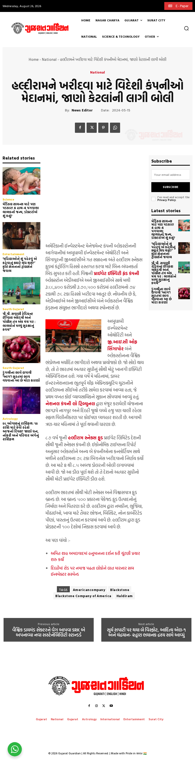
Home (34, 59)
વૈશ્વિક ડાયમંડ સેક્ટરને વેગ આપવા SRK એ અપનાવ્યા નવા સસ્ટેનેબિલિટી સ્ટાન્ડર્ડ (48, 632)
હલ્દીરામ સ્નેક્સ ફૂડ (85, 437)
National (49, 59)
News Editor (82, 110)
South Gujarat (13, 308)
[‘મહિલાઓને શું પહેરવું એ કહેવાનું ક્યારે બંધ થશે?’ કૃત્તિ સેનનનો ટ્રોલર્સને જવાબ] (21, 235)
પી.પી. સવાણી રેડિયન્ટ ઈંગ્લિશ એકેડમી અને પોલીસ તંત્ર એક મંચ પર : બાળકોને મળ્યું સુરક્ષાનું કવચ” (19, 321)
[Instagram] (96, 706)
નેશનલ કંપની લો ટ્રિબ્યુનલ (70, 403)
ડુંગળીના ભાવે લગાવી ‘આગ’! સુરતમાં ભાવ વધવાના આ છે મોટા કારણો (21, 376)
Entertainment (13, 253)
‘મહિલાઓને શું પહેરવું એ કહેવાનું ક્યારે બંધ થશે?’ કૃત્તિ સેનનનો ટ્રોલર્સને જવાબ (20, 264)
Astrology (10, 418)
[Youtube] (111, 706)
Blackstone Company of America (83, 595)
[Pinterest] (103, 128)
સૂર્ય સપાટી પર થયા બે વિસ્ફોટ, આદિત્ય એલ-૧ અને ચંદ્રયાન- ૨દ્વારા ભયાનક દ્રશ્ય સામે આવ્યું (146, 632)
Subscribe (170, 187)
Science (8, 199)
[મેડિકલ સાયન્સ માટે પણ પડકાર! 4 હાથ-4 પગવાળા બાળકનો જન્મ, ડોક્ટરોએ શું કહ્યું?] (21, 180)
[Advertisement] (94, 196)
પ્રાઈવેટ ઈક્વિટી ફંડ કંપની (116, 273)
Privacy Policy (166, 200)
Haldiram (125, 595)
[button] (186, 28)
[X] (92, 128)
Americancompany (89, 589)
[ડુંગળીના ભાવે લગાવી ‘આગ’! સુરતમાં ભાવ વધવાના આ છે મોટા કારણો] (21, 349)
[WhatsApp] (115, 128)
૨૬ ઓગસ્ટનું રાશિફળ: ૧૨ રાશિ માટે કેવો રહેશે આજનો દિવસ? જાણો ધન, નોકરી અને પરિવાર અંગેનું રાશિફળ (21, 431)
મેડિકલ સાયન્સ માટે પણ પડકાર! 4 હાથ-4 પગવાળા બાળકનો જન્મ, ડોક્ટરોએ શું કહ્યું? (21, 210)
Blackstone (119, 589)
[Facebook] (80, 128)
